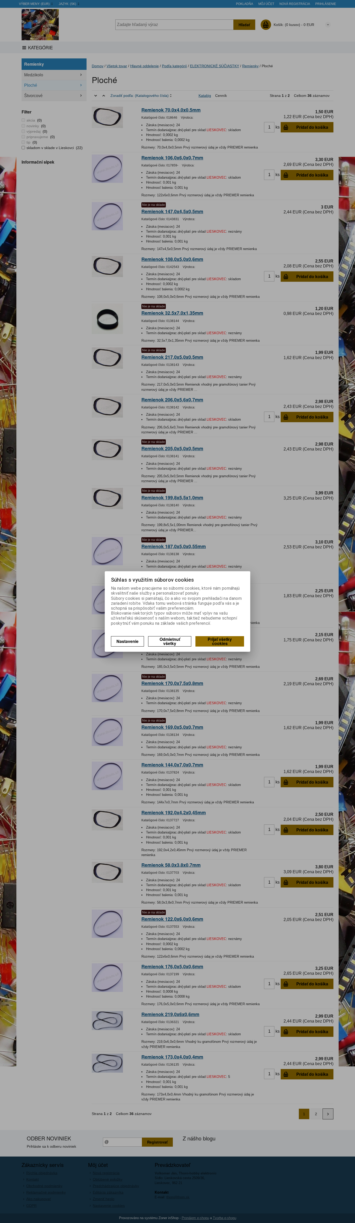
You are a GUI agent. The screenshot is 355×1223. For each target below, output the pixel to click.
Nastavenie (127, 641)
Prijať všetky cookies (220, 641)
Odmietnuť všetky (170, 641)
